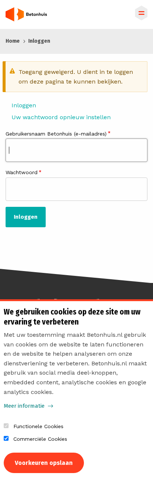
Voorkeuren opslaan (44, 462)
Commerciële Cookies (40, 439)
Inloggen (24, 105)
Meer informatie (24, 406)
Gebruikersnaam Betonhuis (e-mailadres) (56, 134)
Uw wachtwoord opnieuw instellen (61, 117)
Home (13, 41)
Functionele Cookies (38, 426)
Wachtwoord (22, 172)
